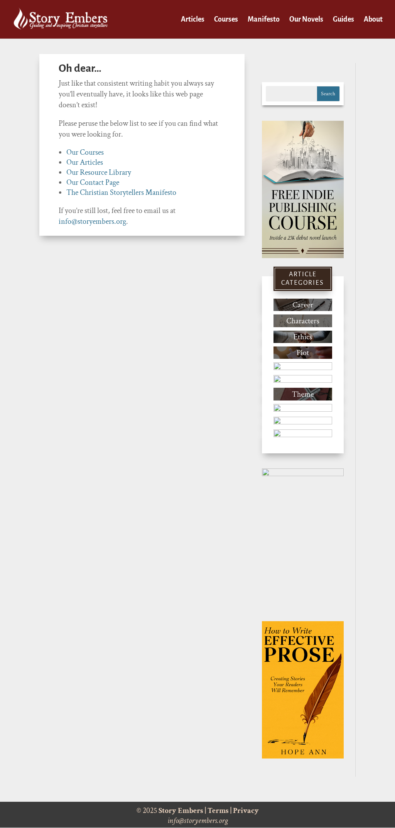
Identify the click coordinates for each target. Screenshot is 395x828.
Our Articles (84, 162)
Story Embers (181, 811)
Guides (343, 20)
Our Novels (306, 20)
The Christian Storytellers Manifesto (121, 193)
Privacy (246, 811)
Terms (218, 811)
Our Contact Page (92, 182)
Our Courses (85, 152)
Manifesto (264, 20)
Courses (226, 20)
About (373, 20)
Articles (192, 20)
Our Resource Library (98, 172)
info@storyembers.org (92, 221)
